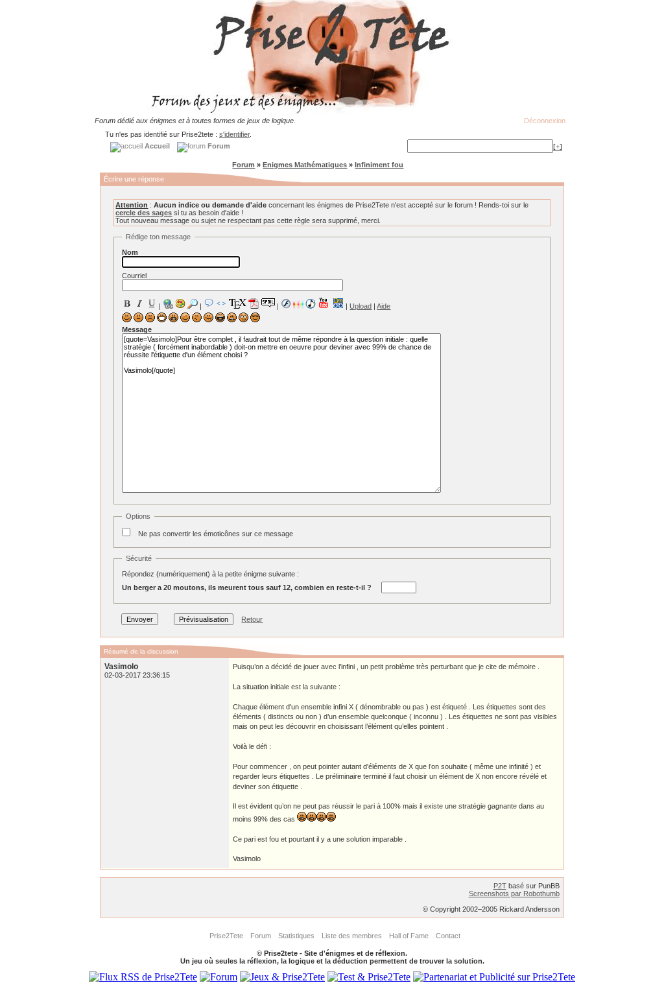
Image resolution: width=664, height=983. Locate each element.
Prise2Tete (226, 936)
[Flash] (286, 303)
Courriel (134, 275)
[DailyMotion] (338, 303)
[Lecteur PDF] (253, 303)
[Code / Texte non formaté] (221, 303)
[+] (557, 146)
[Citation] (209, 303)
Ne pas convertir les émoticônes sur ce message (215, 534)
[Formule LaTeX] (237, 303)
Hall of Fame (409, 936)
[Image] (180, 303)
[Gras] (127, 303)
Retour (252, 619)
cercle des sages (143, 213)
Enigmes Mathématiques (305, 165)
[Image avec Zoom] (192, 303)
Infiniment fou (379, 165)
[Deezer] (298, 303)
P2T (499, 886)
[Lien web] (168, 303)
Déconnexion (544, 120)
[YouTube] (324, 303)
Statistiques (296, 936)
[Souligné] (152, 303)
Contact (448, 936)
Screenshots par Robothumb (514, 893)
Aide (383, 306)
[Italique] (139, 303)
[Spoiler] (268, 302)
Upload (361, 306)
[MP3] (310, 304)
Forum (243, 165)
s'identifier (234, 134)
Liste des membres (352, 936)
